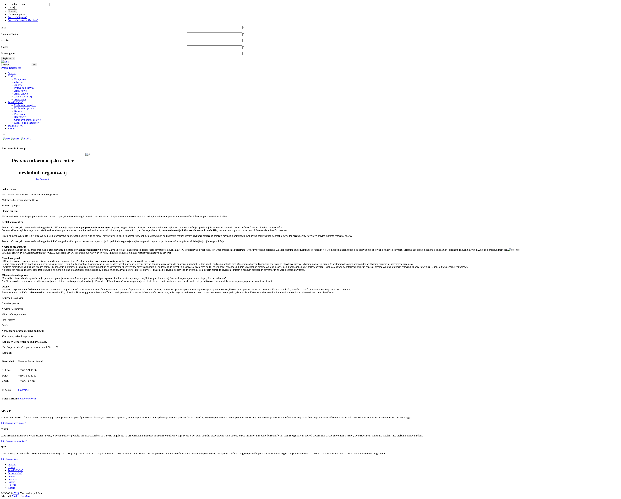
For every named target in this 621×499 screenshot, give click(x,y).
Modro (15, 496)
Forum (11, 476)
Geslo (11, 7)
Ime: (3, 27)
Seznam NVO (15, 473)
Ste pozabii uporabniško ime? (23, 20)
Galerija (12, 484)
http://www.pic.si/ (42, 179)
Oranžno (25, 496)
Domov (12, 464)
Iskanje (11, 482)
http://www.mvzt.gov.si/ (13, 423)
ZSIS (16, 493)
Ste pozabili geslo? (17, 17)
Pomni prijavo (19, 14)
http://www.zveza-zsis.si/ (14, 441)
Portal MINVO (15, 470)
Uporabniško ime (16, 4)
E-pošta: (5, 40)
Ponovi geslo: (8, 53)
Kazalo (11, 487)
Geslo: (4, 47)
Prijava (4, 67)
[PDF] (6, 138)
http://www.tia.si (9, 459)
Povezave (13, 479)
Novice (11, 467)
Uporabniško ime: (10, 34)
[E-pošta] (26, 138)
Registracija (8, 58)
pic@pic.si (23, 389)
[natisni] (15, 138)
